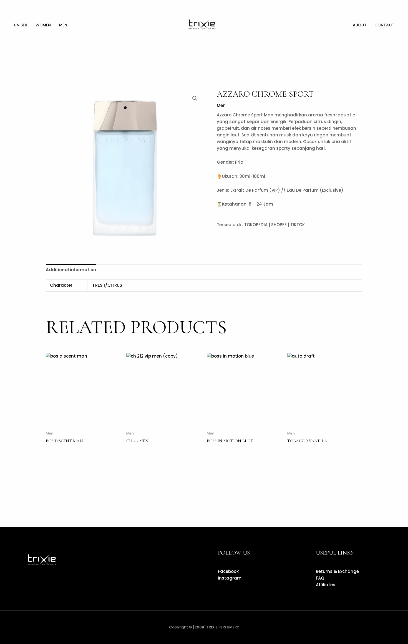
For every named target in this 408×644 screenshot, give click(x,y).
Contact (384, 25)
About (360, 25)
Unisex (20, 25)
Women (43, 25)
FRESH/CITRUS (107, 285)
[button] (195, 98)
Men (63, 25)
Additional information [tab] (71, 270)
